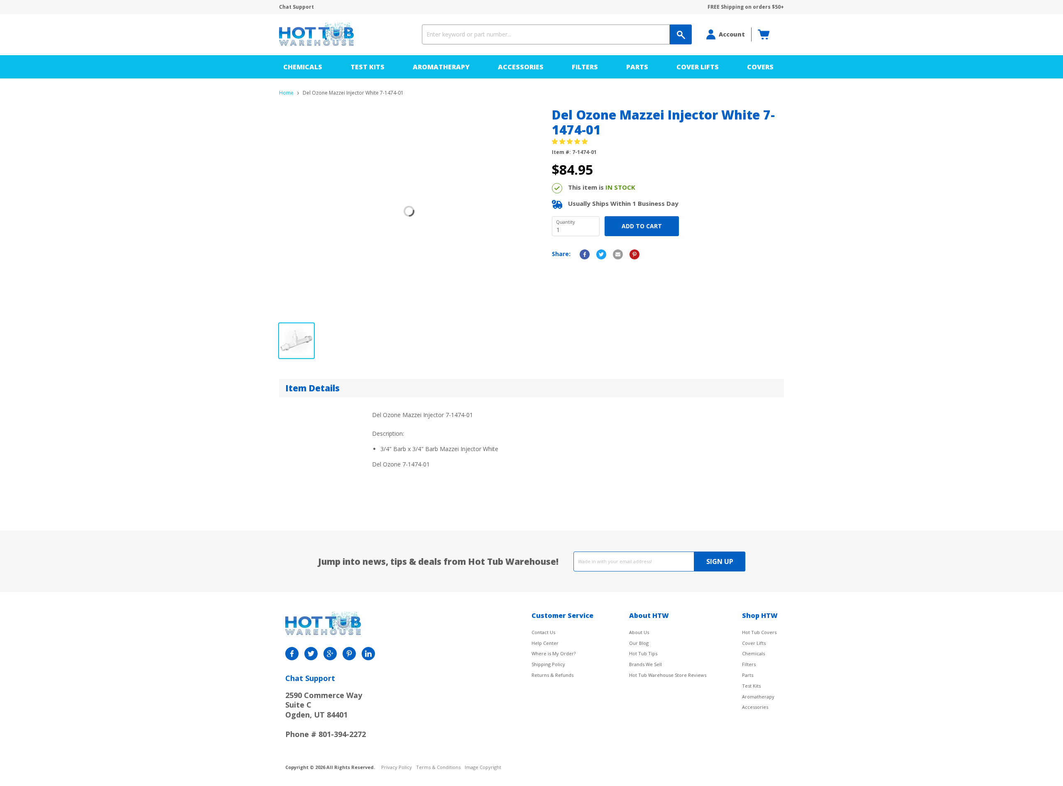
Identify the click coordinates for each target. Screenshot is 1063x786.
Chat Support (296, 7)
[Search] (681, 34)
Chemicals (302, 66)
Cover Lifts (697, 66)
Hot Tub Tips (643, 653)
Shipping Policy (548, 664)
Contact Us (543, 632)
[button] (570, 141)
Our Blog (639, 643)
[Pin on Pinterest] (634, 254)
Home (286, 93)
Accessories (521, 66)
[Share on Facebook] (585, 254)
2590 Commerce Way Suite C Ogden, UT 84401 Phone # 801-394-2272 (325, 714)
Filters (585, 66)
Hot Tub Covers (759, 632)
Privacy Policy (396, 767)
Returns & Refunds (552, 675)
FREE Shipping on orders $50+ (746, 7)
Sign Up (719, 561)
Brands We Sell (645, 664)
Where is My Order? (554, 653)
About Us (639, 632)
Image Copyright (483, 767)
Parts (637, 66)
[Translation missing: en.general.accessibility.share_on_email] (618, 254)
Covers (760, 66)
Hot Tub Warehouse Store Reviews (667, 675)
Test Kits (367, 66)
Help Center (545, 643)
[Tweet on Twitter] (601, 254)
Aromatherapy (441, 66)
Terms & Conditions (438, 767)
